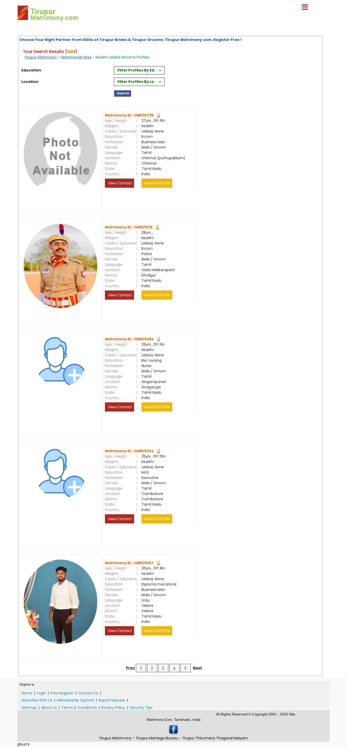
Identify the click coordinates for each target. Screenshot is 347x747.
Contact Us (88, 693)
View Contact (119, 183)
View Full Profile (157, 183)
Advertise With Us (37, 700)
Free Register (62, 693)
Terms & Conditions (79, 707)
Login (41, 693)
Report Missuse (112, 700)
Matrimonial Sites (76, 57)
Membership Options (75, 700)
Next (197, 667)
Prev (130, 667)
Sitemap (29, 707)
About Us (49, 707)
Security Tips (141, 707)
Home (27, 693)
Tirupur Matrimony (40, 57)
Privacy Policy (113, 707)
